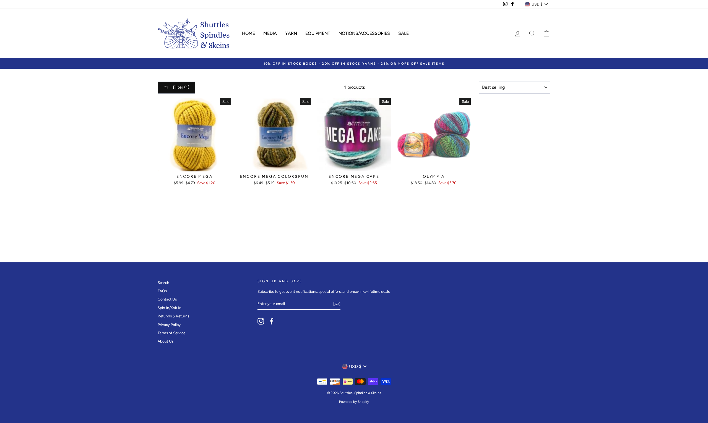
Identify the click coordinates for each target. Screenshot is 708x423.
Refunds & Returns (173, 316)
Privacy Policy (169, 324)
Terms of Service (171, 333)
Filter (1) (180, 87)
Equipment (317, 33)
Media (270, 33)
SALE (403, 33)
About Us (165, 341)
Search (163, 282)
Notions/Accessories (364, 33)
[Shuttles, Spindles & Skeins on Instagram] (260, 321)
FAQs (162, 291)
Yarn (291, 33)
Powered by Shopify (354, 402)
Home (248, 33)
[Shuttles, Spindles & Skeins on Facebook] (271, 321)
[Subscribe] (336, 304)
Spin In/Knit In (169, 308)
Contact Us (167, 299)
